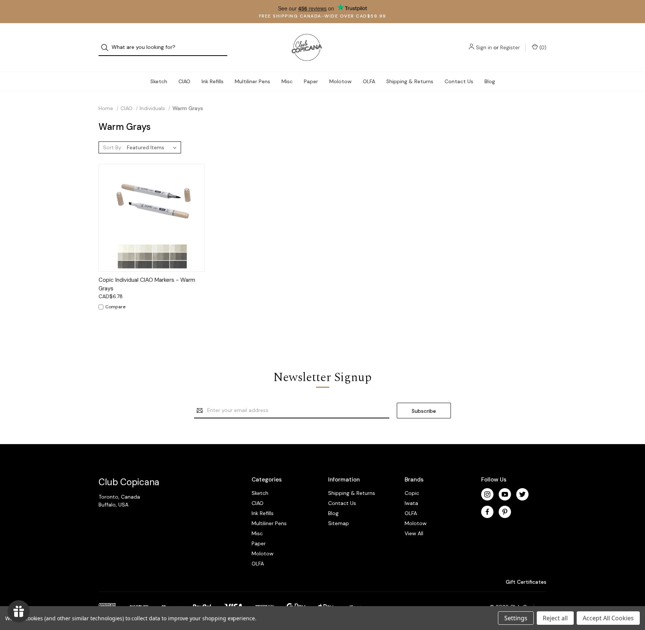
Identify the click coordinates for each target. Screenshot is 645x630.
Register (510, 47)
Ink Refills (213, 81)
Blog (489, 81)
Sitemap (338, 523)
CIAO (184, 81)
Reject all (555, 618)
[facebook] (487, 512)
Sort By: (112, 147)
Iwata (411, 503)
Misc (287, 81)
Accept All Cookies (608, 618)
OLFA (369, 81)
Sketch (158, 81)
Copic (412, 493)
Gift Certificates (525, 581)
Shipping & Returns (409, 81)
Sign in (484, 47)
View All (414, 533)
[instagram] (487, 494)
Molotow (340, 81)
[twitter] (522, 494)
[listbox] (153, 147)
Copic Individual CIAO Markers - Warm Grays (147, 284)
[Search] (107, 47)
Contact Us (459, 81)
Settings (515, 618)
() (542, 47)
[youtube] (505, 494)
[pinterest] (505, 512)
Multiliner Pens (252, 81)
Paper (311, 81)
